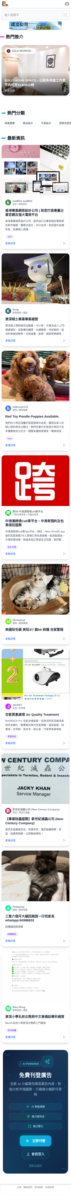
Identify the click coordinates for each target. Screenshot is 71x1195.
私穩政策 (49, 1187)
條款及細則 (35, 1165)
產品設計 (28, 123)
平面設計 (46, 123)
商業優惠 (10, 123)
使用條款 (38, 1187)
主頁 (19, 1187)
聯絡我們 (27, 1187)
